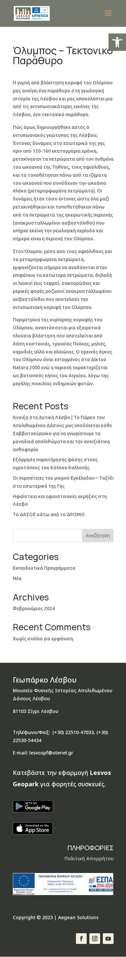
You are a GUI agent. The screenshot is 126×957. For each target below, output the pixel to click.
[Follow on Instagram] (94, 938)
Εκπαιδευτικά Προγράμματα (44, 568)
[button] (117, 42)
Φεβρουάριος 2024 (34, 608)
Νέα (17, 578)
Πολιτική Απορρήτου (89, 858)
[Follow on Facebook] (81, 938)
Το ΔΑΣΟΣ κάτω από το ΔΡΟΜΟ (49, 514)
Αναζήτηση (98, 535)
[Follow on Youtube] (108, 938)
